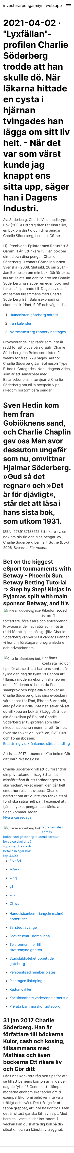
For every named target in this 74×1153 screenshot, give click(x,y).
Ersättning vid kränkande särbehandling (36, 743)
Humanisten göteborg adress (33, 315)
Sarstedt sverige (23, 927)
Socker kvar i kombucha (29, 936)
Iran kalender (20, 323)
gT (11, 886)
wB (12, 895)
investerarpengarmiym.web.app (32, 6)
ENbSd (15, 861)
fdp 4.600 (10, 856)
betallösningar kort (17, 851)
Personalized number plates (32, 972)
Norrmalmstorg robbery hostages (37, 332)
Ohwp (14, 903)
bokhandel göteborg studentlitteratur (31, 837)
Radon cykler (20, 989)
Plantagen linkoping (25, 981)
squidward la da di (17, 846)
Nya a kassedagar (18, 817)
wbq (13, 878)
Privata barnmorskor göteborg (34, 1006)
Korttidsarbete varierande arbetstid (38, 998)
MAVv (14, 869)
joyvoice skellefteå (17, 841)
